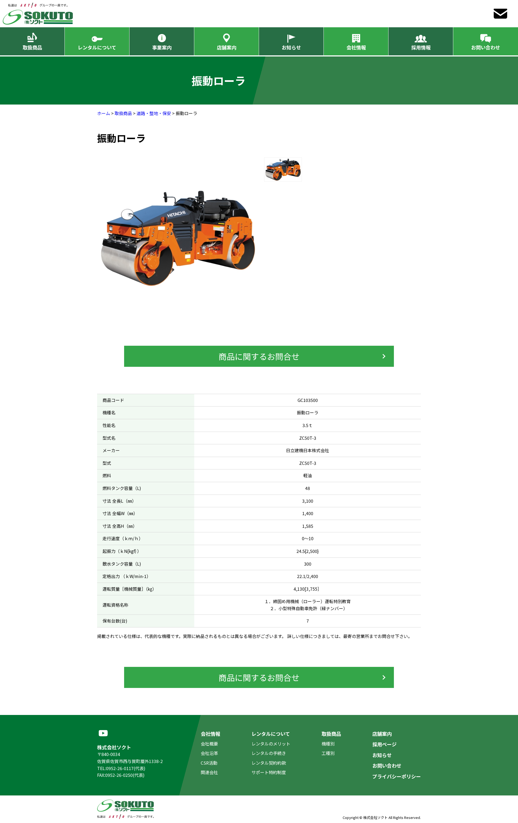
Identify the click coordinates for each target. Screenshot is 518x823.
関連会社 (209, 772)
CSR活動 (209, 763)
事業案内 (162, 47)
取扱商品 (32, 47)
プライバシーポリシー (396, 776)
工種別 (328, 753)
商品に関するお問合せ (259, 356)
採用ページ (384, 744)
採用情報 (421, 47)
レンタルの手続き (268, 753)
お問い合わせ (485, 47)
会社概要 (209, 743)
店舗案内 (226, 47)
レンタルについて (97, 47)
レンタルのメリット (270, 743)
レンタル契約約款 (268, 763)
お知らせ (291, 47)
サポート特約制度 (268, 772)
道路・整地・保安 (154, 113)
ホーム (103, 113)
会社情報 (356, 47)
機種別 (328, 743)
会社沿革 (209, 753)
